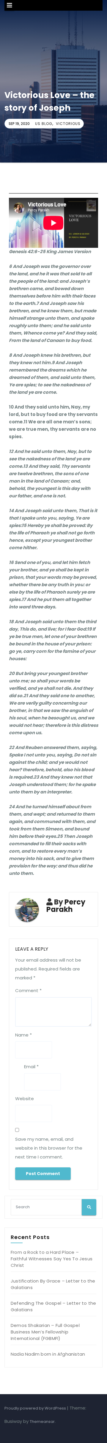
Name (23, 1035)
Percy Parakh (65, 905)
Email (31, 1066)
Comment (28, 990)
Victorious (68, 123)
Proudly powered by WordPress (35, 1408)
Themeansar (42, 1421)
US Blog (43, 123)
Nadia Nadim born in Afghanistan (48, 1354)
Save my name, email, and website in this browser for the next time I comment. (48, 1148)
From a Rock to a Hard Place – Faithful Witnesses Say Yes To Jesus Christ (51, 1258)
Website (24, 1098)
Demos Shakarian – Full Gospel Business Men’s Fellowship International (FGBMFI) (45, 1331)
